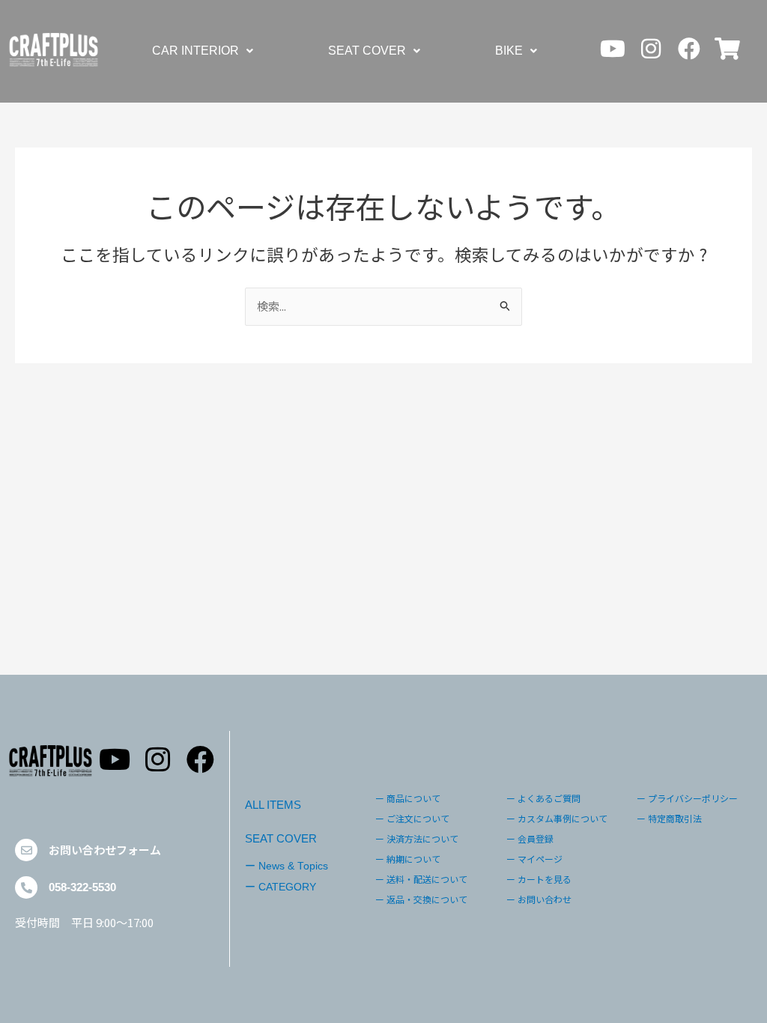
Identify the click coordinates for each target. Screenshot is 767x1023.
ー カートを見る (539, 878)
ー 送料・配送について (421, 878)
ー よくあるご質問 (543, 798)
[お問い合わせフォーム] (26, 850)
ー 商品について (407, 798)
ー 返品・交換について (421, 899)
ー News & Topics (286, 866)
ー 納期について (407, 858)
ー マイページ (534, 858)
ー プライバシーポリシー (687, 798)
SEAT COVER (367, 50)
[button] (203, 51)
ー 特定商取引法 (669, 818)
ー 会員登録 (530, 838)
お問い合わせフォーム (105, 849)
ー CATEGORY (280, 887)
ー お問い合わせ (539, 899)
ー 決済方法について (416, 838)
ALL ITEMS (273, 804)
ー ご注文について (412, 818)
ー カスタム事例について (556, 818)
